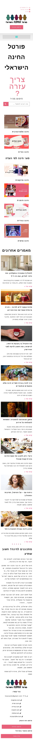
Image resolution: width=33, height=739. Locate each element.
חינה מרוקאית (22, 180)
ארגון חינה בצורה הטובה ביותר (18, 529)
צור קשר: (16, 692)
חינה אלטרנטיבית (20, 132)
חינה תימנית (23, 200)
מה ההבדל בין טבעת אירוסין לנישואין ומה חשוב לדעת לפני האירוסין (18, 346)
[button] (16, 37)
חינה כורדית (23, 221)
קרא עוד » (28, 286)
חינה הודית (23, 152)
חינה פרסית (23, 241)
